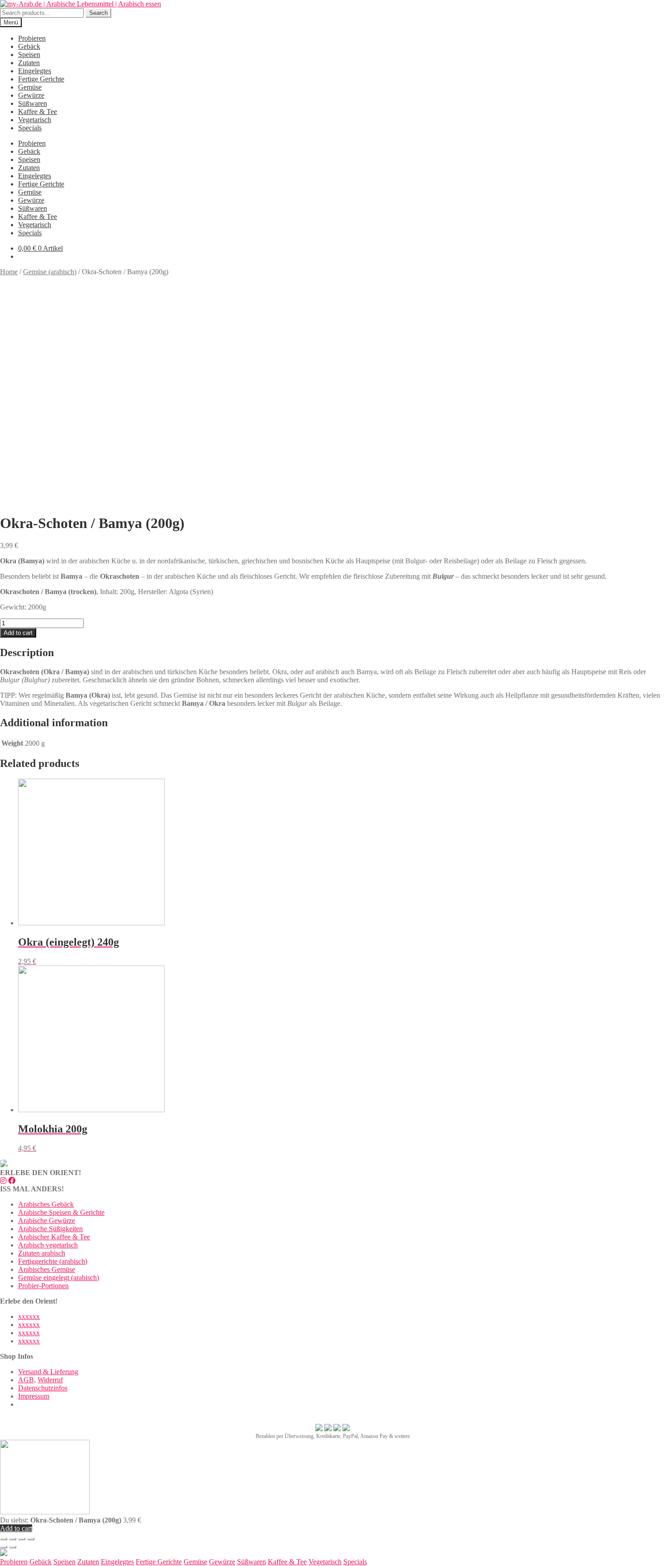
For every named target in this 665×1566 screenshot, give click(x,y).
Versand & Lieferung (48, 1372)
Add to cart (18, 632)
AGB (26, 1380)
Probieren (32, 38)
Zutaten (29, 63)
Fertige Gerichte (41, 79)
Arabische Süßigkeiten (50, 1229)
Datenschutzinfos (42, 1388)
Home (9, 272)
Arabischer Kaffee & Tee (54, 1237)
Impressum (33, 1396)
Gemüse (30, 87)
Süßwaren (32, 103)
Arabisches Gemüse (46, 1269)
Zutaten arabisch (41, 1253)
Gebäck (29, 46)
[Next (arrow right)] (12, 1547)
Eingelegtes (34, 71)
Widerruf (50, 1380)
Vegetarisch (34, 120)
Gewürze (31, 95)
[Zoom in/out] (30, 1538)
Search (98, 13)
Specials (30, 128)
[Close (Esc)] (3, 1538)
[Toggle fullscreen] (21, 1538)
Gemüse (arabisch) (49, 272)
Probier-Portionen (43, 1286)
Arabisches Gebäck (46, 1204)
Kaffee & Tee (37, 111)
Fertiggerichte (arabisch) (52, 1261)
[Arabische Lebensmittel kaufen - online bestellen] (3, 1553)
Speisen (29, 54)
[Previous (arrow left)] (3, 1547)
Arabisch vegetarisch (48, 1245)
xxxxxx (29, 1316)
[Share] (12, 1538)
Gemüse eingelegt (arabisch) (58, 1277)
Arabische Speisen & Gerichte (61, 1212)
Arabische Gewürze (46, 1220)
